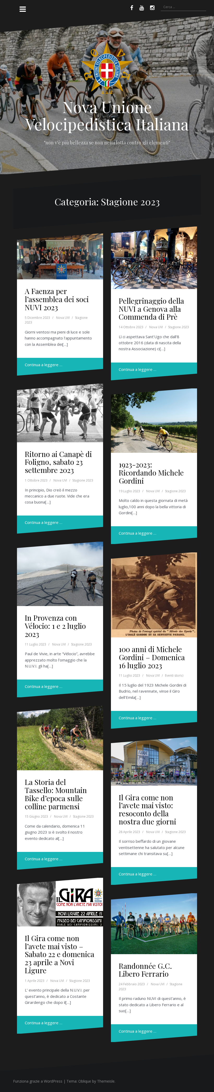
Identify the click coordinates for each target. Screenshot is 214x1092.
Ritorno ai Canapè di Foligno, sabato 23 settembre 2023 (58, 462)
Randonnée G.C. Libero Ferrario (145, 970)
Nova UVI (63, 317)
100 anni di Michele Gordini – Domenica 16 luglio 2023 (152, 657)
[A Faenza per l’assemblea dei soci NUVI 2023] (60, 257)
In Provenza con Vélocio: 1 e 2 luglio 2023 (55, 626)
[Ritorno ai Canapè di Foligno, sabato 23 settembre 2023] (60, 413)
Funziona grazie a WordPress (37, 1081)
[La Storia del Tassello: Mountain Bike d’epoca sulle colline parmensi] (60, 738)
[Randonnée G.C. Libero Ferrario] (154, 923)
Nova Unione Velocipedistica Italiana (107, 115)
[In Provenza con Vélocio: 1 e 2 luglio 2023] (60, 574)
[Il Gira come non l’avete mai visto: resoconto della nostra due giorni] (154, 761)
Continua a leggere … (43, 364)
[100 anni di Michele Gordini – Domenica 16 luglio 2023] (154, 594)
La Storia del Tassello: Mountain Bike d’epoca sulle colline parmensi (56, 794)
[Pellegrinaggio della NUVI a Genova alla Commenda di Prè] (154, 258)
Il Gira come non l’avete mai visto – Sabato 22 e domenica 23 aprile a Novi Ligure (59, 954)
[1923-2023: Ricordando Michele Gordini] (154, 420)
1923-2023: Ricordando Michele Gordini (151, 472)
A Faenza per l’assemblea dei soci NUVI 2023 (57, 299)
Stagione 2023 (178, 327)
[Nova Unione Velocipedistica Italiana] (107, 69)
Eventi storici (174, 675)
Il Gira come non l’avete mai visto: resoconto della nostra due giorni (147, 809)
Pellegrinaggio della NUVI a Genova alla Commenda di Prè (151, 309)
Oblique (84, 1081)
